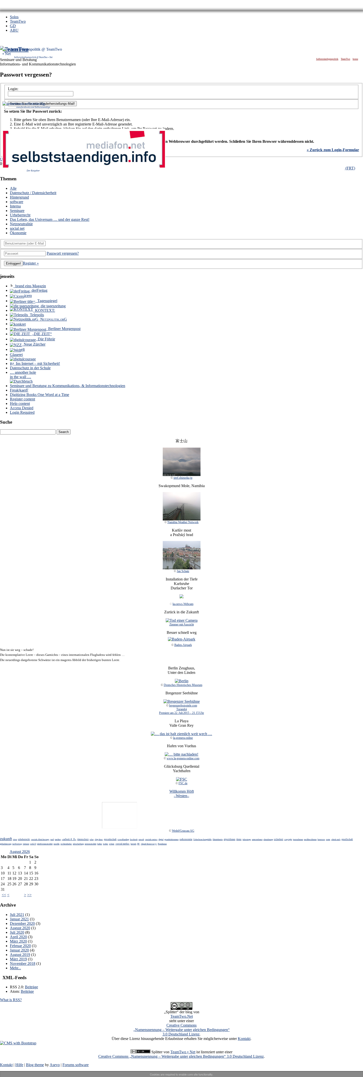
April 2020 (18, 937)
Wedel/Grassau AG (183, 830)
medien (58, 839)
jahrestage (246, 839)
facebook (134, 839)
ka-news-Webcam (183, 604)
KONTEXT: (44, 310)
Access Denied (21, 408)
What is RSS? (11, 1000)
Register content (22, 399)
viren (15, 839)
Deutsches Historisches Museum (183, 685)
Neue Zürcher (33, 344)
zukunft (6, 839)
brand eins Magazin (29, 286)
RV (138, 844)
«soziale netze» (151, 839)
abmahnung (268, 839)
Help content (20, 403)
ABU (14, 30)
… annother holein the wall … (23, 374)
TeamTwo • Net (182, 1052)
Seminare (17, 210)
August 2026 (20, 851)
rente (328, 839)
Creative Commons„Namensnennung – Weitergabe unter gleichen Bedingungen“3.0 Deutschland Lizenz (181, 1029)
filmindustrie (218, 839)
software (16, 202)
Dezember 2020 (22, 923)
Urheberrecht (20, 215)
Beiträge (31, 987)
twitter (105, 844)
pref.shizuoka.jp (183, 477)
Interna (15, 206)
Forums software (75, 1065)
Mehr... (15, 968)
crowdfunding (123, 839)
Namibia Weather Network (183, 522)
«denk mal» (336, 839)
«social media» (122, 844)
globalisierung (5, 844)
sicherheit (278, 839)
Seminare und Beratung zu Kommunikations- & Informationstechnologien (67, 386)
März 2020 (18, 941)
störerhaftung (78, 844)
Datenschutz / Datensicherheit (33, 193)
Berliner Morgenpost (63, 329)
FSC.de (183, 783)
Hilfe (19, 1065)
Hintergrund (19, 197)
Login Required (22, 412)
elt (23, 349)
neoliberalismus (310, 839)
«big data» (99, 839)
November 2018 (22, 963)
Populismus (162, 844)
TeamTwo (18, 21)
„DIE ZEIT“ (41, 334)
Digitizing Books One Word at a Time (39, 395)
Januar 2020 (19, 950)
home (355, 59)
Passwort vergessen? (63, 253)
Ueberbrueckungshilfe (202, 839)
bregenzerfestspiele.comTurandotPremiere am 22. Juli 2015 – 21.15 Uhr (181, 709)
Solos (14, 17)
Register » (31, 263)
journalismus (298, 839)
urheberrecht (24, 839)
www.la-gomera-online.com (183, 758)
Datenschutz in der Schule (30, 368)
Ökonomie (18, 233)
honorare (321, 839)
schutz (111, 844)
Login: (13, 89)
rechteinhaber (66, 844)
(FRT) (350, 168)
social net (17, 228)
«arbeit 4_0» (69, 839)
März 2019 (18, 959)
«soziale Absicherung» (40, 839)
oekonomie (186, 839)
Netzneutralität (21, 224)
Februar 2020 (20, 946)
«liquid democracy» (149, 844)
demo (239, 839)
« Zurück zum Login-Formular (333, 150)
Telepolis (36, 315)
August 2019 (20, 955)
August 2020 (20, 928)
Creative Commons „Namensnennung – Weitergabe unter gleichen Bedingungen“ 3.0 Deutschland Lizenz (181, 1056)
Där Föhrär (45, 339)
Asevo (55, 1065)
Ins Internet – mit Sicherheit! (37, 363)
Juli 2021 (17, 914)
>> (29, 895)
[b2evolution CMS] (18, 1043)
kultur (99, 844)
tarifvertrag (17, 844)
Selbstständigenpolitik (327, 59)
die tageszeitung (52, 306)
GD (13, 26)
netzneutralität (90, 844)
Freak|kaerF (19, 390)
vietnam (26, 844)
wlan (92, 839)
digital (161, 839)
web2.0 (33, 844)
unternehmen (257, 839)
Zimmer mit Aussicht (181, 624)
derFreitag (38, 290)
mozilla (57, 844)
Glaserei (16, 354)
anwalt (141, 839)
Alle (13, 188)
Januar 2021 (19, 919)
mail (52, 839)
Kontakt (244, 1038)
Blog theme (35, 1065)
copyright (288, 839)
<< (4, 895)
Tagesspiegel (46, 301)
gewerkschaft (110, 839)
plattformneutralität (45, 844)
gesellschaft (347, 839)
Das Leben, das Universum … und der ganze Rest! (49, 219)
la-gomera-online (183, 738)
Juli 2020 (17, 932)
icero (28, 295)
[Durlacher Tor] (181, 597)
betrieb (133, 844)
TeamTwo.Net (181, 1016)
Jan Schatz (183, 571)
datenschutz (83, 839)
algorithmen (229, 839)
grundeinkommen (171, 839)
